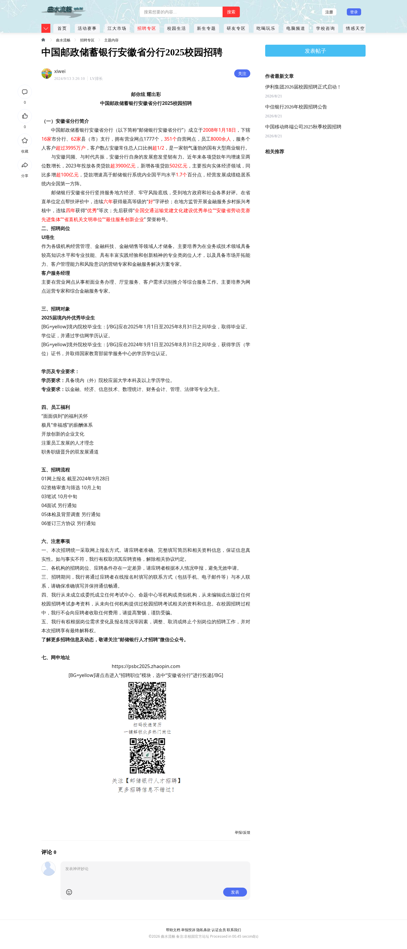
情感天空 (355, 28)
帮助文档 (173, 929)
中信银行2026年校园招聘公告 (296, 106)
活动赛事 (87, 28)
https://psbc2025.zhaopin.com (146, 666)
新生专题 (206, 28)
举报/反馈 (242, 832)
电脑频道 (295, 28)
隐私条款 (203, 929)
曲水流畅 (63, 40)
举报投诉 (188, 929)
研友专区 (236, 28)
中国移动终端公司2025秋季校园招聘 (303, 126)
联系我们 (234, 929)
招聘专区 (146, 28)
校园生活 (176, 28)
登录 (354, 12)
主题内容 (111, 40)
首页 (62, 28)
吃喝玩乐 (266, 28)
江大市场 (117, 28)
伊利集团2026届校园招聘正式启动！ (303, 86)
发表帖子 (315, 50)
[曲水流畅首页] (43, 39)
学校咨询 (325, 28)
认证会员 (219, 929)
